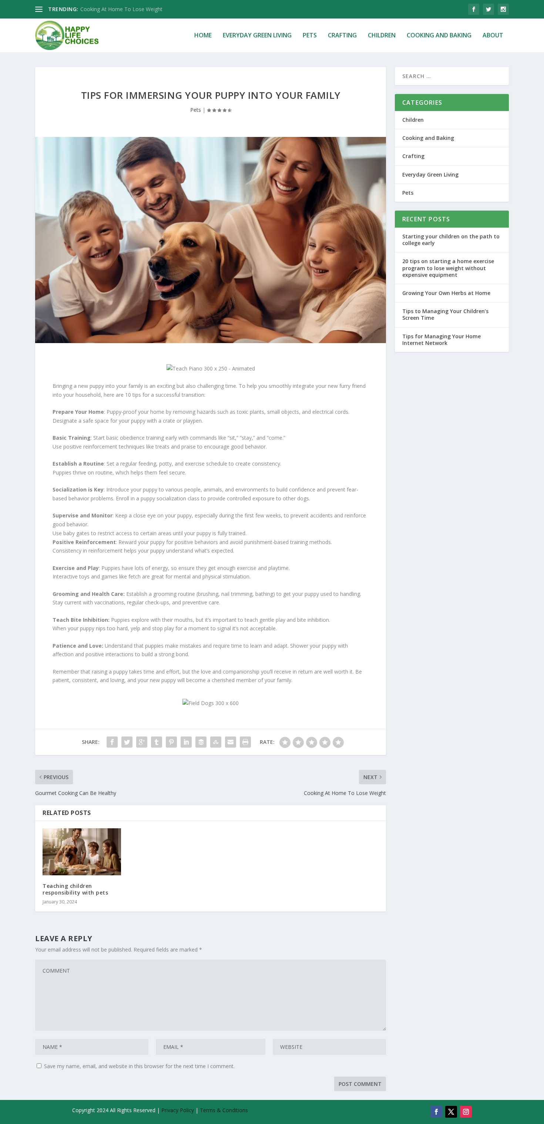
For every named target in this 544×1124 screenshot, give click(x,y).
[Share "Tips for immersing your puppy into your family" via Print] (245, 742)
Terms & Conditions (224, 1110)
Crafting (342, 35)
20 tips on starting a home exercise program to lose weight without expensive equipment (448, 268)
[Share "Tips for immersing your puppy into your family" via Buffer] (201, 742)
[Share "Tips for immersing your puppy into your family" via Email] (230, 742)
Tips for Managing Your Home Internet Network (441, 339)
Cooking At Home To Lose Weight (121, 9)
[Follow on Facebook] (436, 1112)
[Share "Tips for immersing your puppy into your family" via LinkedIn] (186, 742)
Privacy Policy (178, 1110)
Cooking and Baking (439, 35)
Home (203, 35)
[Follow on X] (451, 1112)
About (493, 35)
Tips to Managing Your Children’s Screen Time (445, 314)
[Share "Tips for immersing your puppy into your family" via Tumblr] (156, 742)
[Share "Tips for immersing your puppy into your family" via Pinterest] (171, 742)
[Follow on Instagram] (466, 1112)
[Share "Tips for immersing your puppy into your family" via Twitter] (127, 742)
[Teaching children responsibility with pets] (82, 851)
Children (382, 35)
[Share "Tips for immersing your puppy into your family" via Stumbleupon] (215, 742)
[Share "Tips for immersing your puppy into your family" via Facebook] (112, 742)
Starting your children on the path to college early (451, 239)
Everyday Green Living (257, 35)
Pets (310, 35)
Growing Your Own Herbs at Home (446, 292)
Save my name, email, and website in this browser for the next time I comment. (139, 1066)
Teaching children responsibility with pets (75, 889)
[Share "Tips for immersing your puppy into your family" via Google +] (141, 742)
